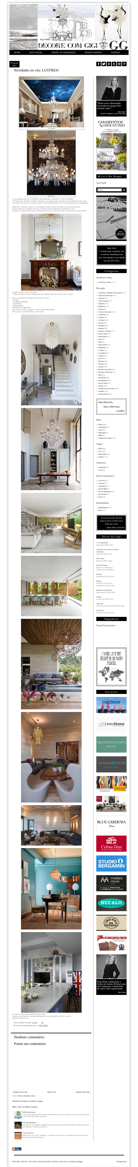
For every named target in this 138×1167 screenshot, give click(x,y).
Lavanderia (101, 353)
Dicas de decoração (26, 1025)
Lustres (34, 1025)
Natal (100, 497)
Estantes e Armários (104, 331)
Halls (100, 342)
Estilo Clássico (103, 334)
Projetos (100, 364)
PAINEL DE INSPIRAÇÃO (63, 52)
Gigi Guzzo (63, 1161)
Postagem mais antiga (83, 1092)
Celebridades (102, 427)
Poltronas (101, 361)
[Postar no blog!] (41, 1026)
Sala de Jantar (102, 383)
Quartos (100, 367)
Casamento (101, 486)
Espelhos (101, 328)
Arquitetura (102, 467)
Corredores (101, 314)
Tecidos (100, 386)
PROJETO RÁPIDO (93, 52)
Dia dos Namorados (104, 491)
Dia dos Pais (102, 494)
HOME (17, 52)
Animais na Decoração (105, 295)
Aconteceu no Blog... (105, 282)
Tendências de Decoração (106, 388)
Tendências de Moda (105, 438)
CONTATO (115, 52)
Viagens (100, 457)
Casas (100, 470)
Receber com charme (105, 369)
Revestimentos (103, 380)
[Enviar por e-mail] (39, 1026)
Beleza (100, 424)
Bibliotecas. (102, 306)
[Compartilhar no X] (43, 1026)
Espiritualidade (103, 507)
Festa (100, 339)
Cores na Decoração (104, 312)
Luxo (100, 358)
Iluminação (101, 347)
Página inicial (51, 1092)
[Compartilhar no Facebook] (45, 1026)
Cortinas (101, 317)
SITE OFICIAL (36, 52)
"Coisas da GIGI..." (28, 1133)
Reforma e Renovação (105, 372)
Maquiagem (102, 433)
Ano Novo (101, 480)
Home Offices (102, 345)
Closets (100, 309)
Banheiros (101, 304)
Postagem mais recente (20, 1092)
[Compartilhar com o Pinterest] (47, 1026)
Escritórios (101, 325)
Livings (100, 356)
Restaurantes (102, 377)
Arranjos (101, 298)
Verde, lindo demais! (28, 1112)
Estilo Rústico (102, 336)
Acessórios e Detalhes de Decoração (110, 293)
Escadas (100, 323)
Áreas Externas (103, 394)
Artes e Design (103, 301)
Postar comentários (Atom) (26, 1096)
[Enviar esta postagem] (42, 1022)
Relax (100, 375)
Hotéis (100, 448)
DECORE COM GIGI (20, 1161)
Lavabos (101, 350)
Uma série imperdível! (29, 1122)
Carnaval (101, 483)
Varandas (101, 391)
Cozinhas (101, 320)
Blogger (80, 1161)
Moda (100, 435)
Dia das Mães (102, 489)
